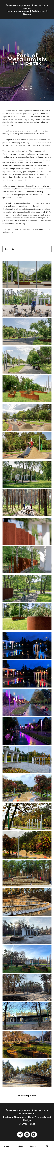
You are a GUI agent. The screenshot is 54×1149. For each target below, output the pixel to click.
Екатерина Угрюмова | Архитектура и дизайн (27, 6)
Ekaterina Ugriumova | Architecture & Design (27, 12)
